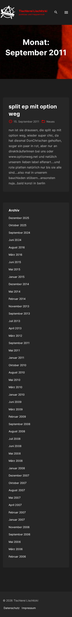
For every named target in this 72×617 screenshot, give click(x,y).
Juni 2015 (15, 262)
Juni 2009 (15, 401)
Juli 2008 (15, 438)
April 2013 (15, 328)
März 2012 (15, 335)
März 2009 (16, 409)
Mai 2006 (15, 541)
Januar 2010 (17, 394)
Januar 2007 (17, 519)
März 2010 (15, 387)
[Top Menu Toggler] (66, 12)
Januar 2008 (17, 468)
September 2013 (19, 313)
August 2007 (17, 490)
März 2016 (15, 254)
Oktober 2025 (17, 225)
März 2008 (16, 460)
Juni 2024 (15, 239)
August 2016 (17, 247)
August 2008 (17, 431)
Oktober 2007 (17, 482)
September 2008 (19, 424)
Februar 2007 (17, 512)
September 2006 (19, 534)
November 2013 (19, 306)
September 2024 (19, 232)
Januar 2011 (16, 357)
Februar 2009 (17, 416)
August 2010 (17, 372)
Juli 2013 (14, 321)
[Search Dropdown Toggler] (55, 12)
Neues (50, 121)
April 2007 (15, 504)
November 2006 (19, 527)
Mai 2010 (14, 379)
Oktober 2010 (17, 365)
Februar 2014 (17, 298)
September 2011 (19, 343)
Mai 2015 (14, 269)
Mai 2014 (14, 291)
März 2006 (16, 549)
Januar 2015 (17, 276)
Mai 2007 (15, 497)
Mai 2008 (15, 453)
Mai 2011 (14, 350)
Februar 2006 (17, 556)
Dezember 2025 (19, 217)
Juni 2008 (15, 446)
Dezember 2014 (19, 284)
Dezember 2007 (19, 475)
